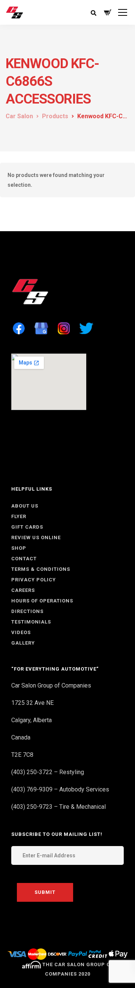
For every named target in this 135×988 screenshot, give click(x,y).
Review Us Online (36, 537)
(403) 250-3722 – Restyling (47, 772)
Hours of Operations (42, 601)
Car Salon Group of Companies (51, 685)
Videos (21, 632)
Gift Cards (27, 527)
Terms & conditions (40, 569)
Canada (20, 737)
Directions (27, 611)
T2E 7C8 (22, 754)
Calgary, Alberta (31, 720)
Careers (23, 590)
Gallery (23, 643)
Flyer (18, 516)
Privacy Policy (33, 579)
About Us (24, 506)
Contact (24, 558)
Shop (18, 548)
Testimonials (31, 622)
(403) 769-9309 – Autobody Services (60, 789)
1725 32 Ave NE (32, 702)
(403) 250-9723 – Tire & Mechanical (58, 806)
